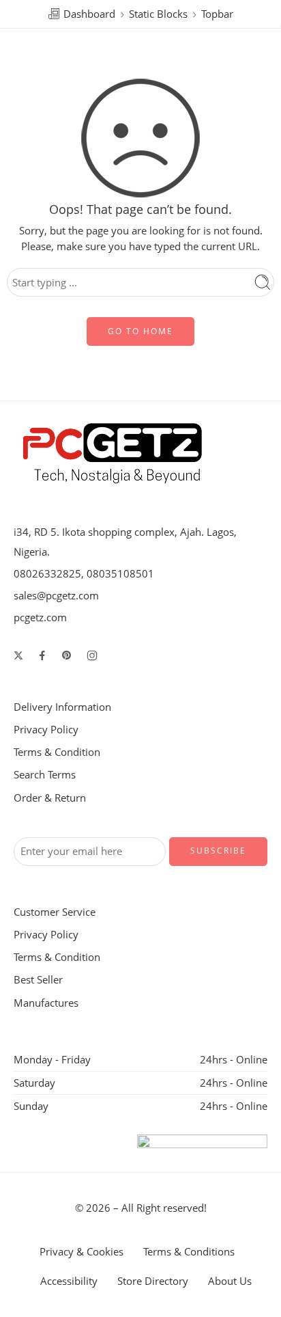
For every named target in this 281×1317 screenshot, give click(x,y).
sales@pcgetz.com (56, 595)
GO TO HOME (140, 331)
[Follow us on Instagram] (92, 655)
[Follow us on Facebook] (42, 655)
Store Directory (152, 1281)
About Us (230, 1281)
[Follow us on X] (18, 655)
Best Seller (38, 979)
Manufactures (46, 1002)
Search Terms (45, 774)
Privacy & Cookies (81, 1251)
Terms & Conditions (189, 1251)
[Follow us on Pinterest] (66, 655)
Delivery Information (62, 707)
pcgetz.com (40, 617)
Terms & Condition (57, 752)
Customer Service (54, 912)
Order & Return (50, 797)
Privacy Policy (46, 729)
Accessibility (69, 1281)
